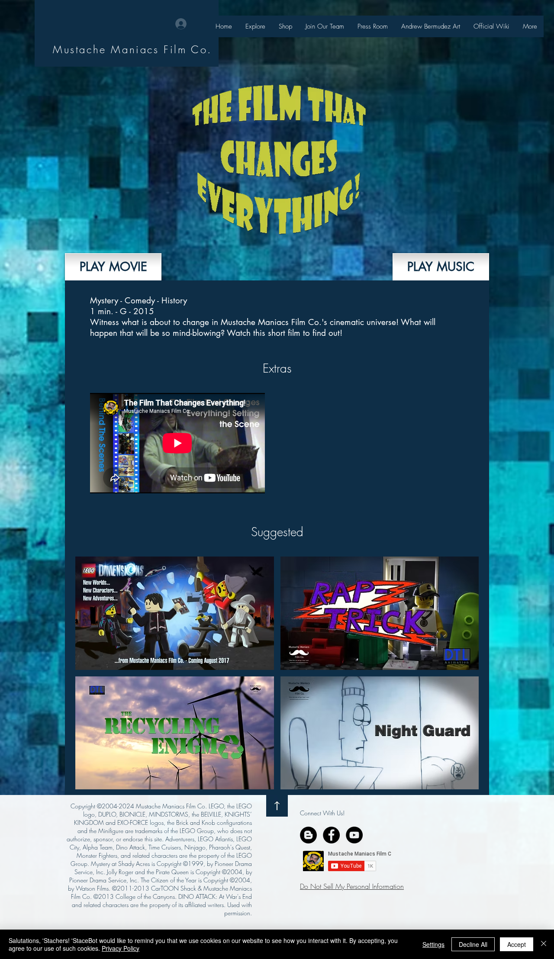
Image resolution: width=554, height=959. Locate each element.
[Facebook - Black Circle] (331, 835)
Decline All (473, 944)
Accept (516, 944)
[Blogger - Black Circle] (308, 835)
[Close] (543, 944)
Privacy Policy (120, 948)
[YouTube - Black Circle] (354, 835)
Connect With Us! (322, 813)
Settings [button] (433, 944)
